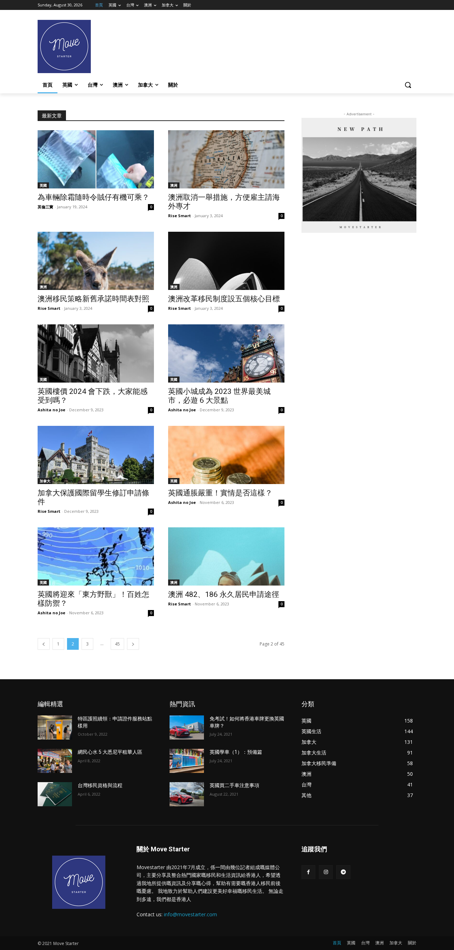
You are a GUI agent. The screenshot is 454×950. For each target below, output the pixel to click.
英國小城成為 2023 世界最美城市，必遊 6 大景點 (219, 396)
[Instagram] (326, 872)
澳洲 (173, 185)
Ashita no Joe (51, 409)
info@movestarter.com (190, 914)
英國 (43, 185)
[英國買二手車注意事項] (187, 794)
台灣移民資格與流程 (100, 785)
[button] (407, 84)
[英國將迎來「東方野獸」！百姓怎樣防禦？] (96, 556)
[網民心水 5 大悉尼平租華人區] (55, 761)
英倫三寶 (45, 206)
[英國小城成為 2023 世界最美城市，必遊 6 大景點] (226, 353)
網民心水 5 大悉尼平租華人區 (110, 752)
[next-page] (133, 644)
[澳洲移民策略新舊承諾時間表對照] (96, 261)
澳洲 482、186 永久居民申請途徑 (223, 594)
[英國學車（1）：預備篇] (187, 761)
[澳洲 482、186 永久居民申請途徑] (226, 556)
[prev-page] (44, 644)
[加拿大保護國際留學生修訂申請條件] (96, 455)
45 (117, 644)
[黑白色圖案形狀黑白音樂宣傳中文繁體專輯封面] (358, 175)
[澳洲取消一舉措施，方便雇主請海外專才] (226, 159)
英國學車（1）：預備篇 (236, 752)
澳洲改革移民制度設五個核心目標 (224, 299)
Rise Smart (179, 215)
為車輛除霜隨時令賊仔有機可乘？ (93, 197)
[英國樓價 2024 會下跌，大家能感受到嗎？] (96, 353)
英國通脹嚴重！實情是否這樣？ (220, 493)
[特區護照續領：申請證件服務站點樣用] (55, 727)
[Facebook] (308, 872)
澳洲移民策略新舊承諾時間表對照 (93, 299)
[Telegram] (343, 872)
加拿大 (45, 480)
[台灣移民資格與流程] (55, 794)
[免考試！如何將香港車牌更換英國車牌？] (187, 727)
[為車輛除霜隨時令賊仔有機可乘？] (96, 159)
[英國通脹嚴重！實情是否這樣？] (226, 455)
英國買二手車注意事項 (234, 785)
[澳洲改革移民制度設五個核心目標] (226, 261)
